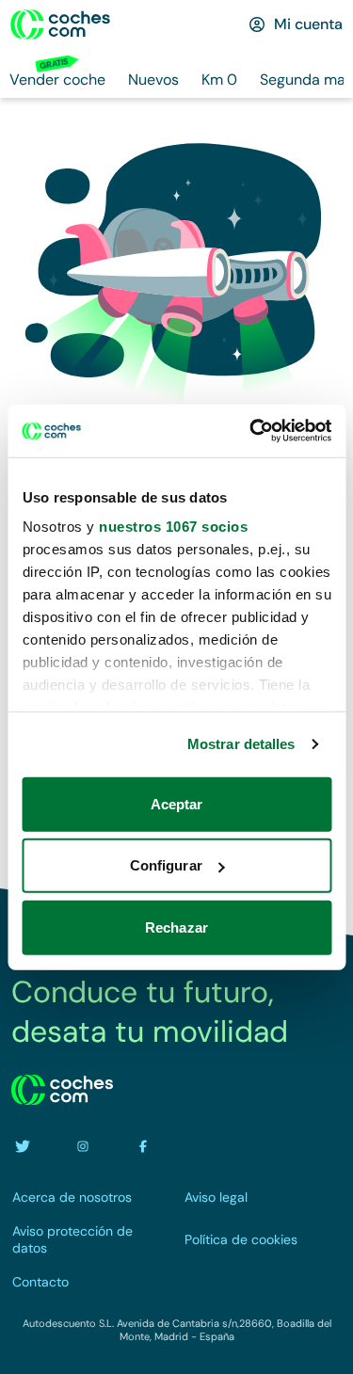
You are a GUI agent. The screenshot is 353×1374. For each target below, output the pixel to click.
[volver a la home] (62, 1090)
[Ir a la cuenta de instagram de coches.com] (83, 1146)
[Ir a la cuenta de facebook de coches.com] (143, 1146)
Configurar (166, 865)
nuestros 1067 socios (173, 527)
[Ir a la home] (60, 24)
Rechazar (176, 927)
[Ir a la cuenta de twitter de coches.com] (22, 1146)
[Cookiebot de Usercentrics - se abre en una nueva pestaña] (251, 431)
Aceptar (177, 803)
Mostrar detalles (241, 744)
